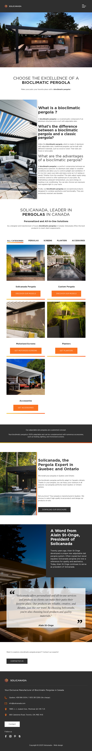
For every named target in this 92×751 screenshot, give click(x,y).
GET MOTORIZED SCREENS (26, 351)
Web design (58, 745)
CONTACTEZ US (17, 661)
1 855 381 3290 (34, 697)
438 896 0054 (21, 697)
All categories (15, 241)
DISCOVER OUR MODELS (26, 293)
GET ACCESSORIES (26, 408)
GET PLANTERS (66, 351)
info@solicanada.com (17, 703)
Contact (12, 724)
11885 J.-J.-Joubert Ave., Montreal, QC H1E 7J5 (27, 709)
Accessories (78, 241)
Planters (62, 241)
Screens (48, 241)
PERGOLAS (33, 241)
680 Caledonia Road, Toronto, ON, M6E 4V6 (26, 715)
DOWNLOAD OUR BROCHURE (54, 509)
